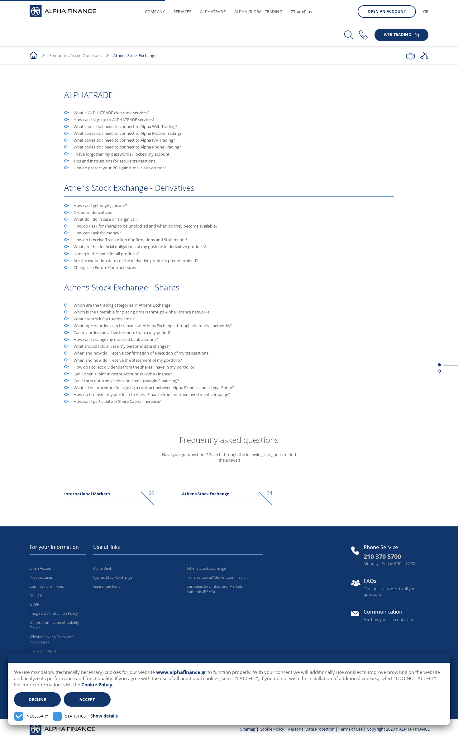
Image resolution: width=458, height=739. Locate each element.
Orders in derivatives (93, 212)
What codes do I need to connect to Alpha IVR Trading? (124, 140)
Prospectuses (41, 577)
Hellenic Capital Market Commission (217, 577)
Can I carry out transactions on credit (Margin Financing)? (126, 381)
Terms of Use (351, 729)
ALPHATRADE (213, 11)
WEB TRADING (397, 34)
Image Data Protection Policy (54, 613)
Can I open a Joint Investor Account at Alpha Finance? (123, 374)
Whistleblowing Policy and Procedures (52, 639)
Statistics (75, 716)
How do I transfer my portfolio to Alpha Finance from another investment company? (152, 394)
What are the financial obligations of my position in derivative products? (140, 246)
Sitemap (247, 729)
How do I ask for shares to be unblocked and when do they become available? (145, 226)
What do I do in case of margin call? (106, 219)
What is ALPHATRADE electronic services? (112, 112)
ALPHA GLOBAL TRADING (258, 11)
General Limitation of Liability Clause (54, 625)
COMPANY (155, 11)
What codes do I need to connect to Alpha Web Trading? (125, 126)
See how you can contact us (389, 619)
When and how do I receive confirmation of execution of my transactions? (142, 353)
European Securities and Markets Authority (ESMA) (215, 589)
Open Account (42, 568)
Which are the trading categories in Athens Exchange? (123, 305)
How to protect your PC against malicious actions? (120, 168)
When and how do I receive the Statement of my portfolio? (128, 360)
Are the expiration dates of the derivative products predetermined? (136, 260)
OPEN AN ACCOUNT (387, 11)
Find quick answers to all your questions (390, 591)
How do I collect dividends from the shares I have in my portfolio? (134, 367)
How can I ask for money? (97, 233)
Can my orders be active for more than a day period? (122, 332)
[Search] (348, 35)
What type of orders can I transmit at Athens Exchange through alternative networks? (153, 325)
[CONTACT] (363, 35)
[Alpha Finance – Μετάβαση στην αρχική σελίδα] (62, 729)
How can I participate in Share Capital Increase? (117, 401)
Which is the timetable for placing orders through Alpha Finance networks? (142, 312)
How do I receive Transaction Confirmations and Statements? (130, 239)
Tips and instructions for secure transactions (114, 161)
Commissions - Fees (47, 586)
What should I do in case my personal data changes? (122, 346)
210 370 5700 (382, 556)
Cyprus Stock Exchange (112, 577)
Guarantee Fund (107, 586)
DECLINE (37, 699)
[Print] (410, 55)
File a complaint (43, 651)
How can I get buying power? (100, 205)
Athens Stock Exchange (206, 568)
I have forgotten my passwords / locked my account (121, 154)
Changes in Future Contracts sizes (105, 267)
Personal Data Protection (311, 729)
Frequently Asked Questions (75, 55)
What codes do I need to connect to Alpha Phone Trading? (127, 147)
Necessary (37, 716)
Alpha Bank (102, 568)
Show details (104, 716)
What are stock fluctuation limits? (105, 319)
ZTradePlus (301, 11)
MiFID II (36, 595)
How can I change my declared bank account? (116, 339)
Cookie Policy (96, 684)
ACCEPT (87, 699)
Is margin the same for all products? (107, 254)
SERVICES (182, 11)
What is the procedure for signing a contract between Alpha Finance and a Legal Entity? (154, 387)
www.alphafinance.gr (181, 672)
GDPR (34, 604)
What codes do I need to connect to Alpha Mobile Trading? (128, 133)
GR (425, 11)
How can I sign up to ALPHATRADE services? (114, 119)
